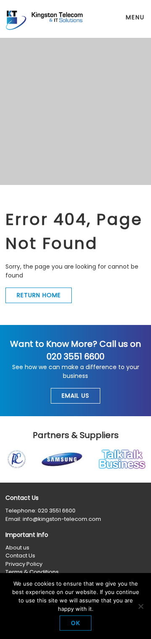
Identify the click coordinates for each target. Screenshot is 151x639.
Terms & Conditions (32, 572)
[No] (140, 606)
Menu (135, 17)
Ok (76, 622)
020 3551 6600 (57, 511)
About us (17, 548)
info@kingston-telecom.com (62, 519)
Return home (39, 295)
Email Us (75, 395)
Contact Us (20, 556)
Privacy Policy (23, 564)
